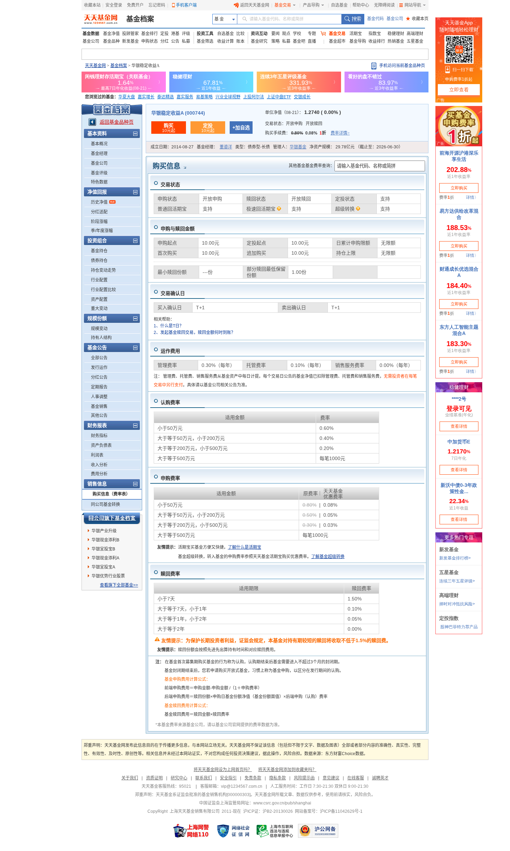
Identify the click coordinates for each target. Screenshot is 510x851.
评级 (186, 33)
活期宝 (355, 33)
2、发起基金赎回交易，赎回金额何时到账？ (194, 332)
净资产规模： (356, 147)
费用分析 (99, 474)
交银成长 (302, 97)
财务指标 (99, 435)
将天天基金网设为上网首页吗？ (223, 769)
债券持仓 (99, 260)
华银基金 (298, 147)
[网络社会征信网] (233, 831)
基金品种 (111, 41)
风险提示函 (304, 778)
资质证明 (154, 778)
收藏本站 (92, 5)
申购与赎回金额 (178, 228)
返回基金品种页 (117, 122)
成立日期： (172, 147)
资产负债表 (101, 445)
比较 (240, 33)
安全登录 (113, 5)
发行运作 (99, 367)
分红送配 (99, 212)
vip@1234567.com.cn (241, 786)
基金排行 (149, 33)
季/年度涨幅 (102, 230)
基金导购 (357, 41)
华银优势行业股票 (108, 576)
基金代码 (375, 18)
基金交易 (282, 5)
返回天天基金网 (254, 5)
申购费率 (170, 478)
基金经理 (99, 153)
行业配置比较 (103, 289)
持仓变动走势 (103, 270)
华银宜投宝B (103, 549)
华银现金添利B (105, 540)
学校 (297, 33)
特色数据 (99, 182)
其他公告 (99, 415)
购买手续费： (307, 133)
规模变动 (99, 328)
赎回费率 (170, 573)
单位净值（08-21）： (303, 112)
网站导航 (413, 5)
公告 (175, 41)
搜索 (352, 19)
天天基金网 (95, 65)
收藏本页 (417, 18)
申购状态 (149, 41)
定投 (164, 33)
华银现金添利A (105, 558)
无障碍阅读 (384, 5)
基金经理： (214, 147)
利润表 (97, 455)
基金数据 (91, 33)
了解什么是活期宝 (244, 547)
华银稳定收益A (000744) (178, 113)
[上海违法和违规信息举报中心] (275, 831)
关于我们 (129, 778)
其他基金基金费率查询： (311, 165)
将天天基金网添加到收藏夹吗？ (287, 769)
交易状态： (293, 123)
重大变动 (99, 308)
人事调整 (99, 396)
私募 (186, 41)
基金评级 (99, 173)
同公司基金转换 (105, 504)
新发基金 (130, 41)
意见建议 (331, 778)
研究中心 (179, 778)
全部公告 (99, 357)
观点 (286, 33)
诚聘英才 (380, 778)
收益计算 (225, 41)
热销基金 (396, 41)
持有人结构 (101, 337)
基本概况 (99, 143)
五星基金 (415, 41)
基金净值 (111, 33)
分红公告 (99, 377)
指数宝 (374, 33)
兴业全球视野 (227, 97)
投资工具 (205, 33)
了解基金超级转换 (328, 556)
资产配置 (99, 299)
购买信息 (166, 166)
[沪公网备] (318, 831)
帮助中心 (360, 5)
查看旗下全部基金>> (119, 585)
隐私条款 (277, 778)
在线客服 (355, 778)
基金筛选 (205, 41)
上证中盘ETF (279, 97)
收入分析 (99, 465)
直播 (312, 41)
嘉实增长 (146, 97)
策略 (275, 41)
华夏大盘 (126, 97)
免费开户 (135, 5)
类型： (252, 147)
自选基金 (339, 5)
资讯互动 (259, 33)
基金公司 (394, 18)
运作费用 (170, 351)
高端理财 (415, 33)
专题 (312, 33)
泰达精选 (165, 97)
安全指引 (228, 778)
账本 (240, 41)
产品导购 (311, 5)
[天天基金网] (101, 19)
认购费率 (170, 402)
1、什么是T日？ (169, 326)
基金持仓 (99, 250)
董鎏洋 (226, 147)
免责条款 (253, 778)
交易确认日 (173, 293)
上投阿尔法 (253, 97)
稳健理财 (396, 33)
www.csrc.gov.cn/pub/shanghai (282, 803)
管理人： (289, 147)
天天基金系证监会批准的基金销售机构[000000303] (203, 794)
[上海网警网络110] (191, 831)
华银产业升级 (104, 531)
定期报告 (99, 387)
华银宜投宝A (103, 567)
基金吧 (299, 41)
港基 (175, 33)
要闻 (275, 33)
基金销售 (99, 406)
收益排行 (376, 41)
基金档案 (140, 19)
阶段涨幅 (99, 221)
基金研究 (259, 41)
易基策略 (204, 97)
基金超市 (337, 41)
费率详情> (340, 133)
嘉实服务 (185, 97)
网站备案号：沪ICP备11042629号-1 (329, 811)
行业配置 (99, 280)
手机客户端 (186, 5)
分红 (164, 41)
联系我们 (203, 778)
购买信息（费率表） (111, 494)
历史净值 (99, 202)
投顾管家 (130, 33)
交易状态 (170, 184)
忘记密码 (156, 5)
